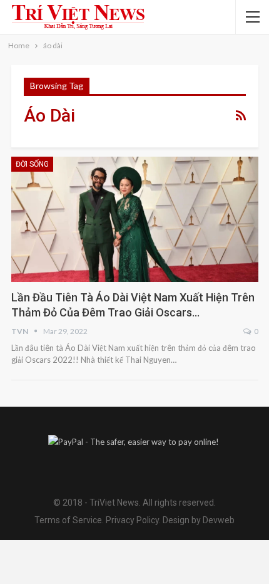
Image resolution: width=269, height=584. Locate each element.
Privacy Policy (132, 520)
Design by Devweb (198, 520)
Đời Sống (32, 164)
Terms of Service (68, 520)
